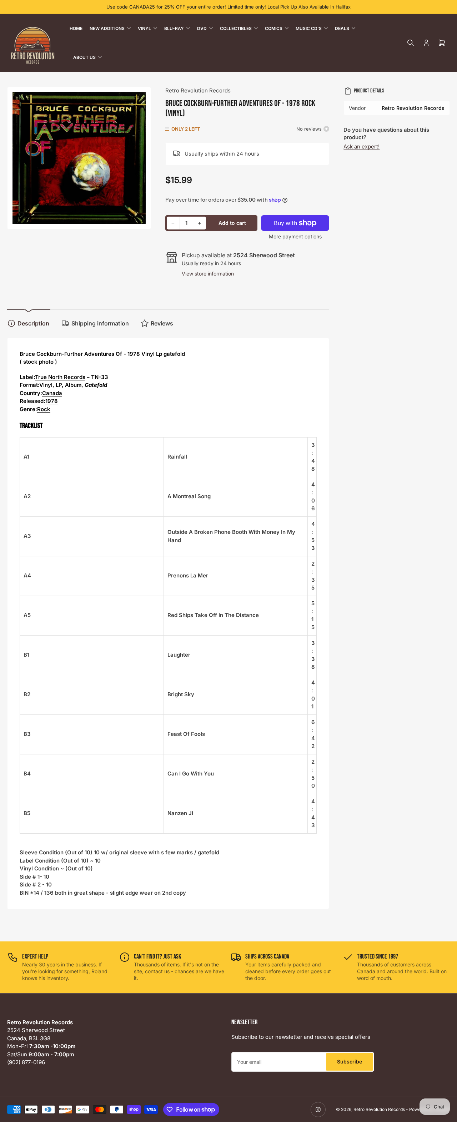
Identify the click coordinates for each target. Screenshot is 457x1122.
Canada (52, 393)
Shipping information (100, 323)
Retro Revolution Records (198, 90)
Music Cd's (309, 28)
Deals (342, 28)
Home (76, 28)
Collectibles (236, 28)
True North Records (60, 377)
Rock (43, 409)
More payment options (295, 236)
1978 (51, 401)
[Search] (410, 43)
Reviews (162, 323)
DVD (202, 28)
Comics (273, 28)
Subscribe (349, 1061)
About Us (84, 57)
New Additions (107, 28)
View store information (208, 274)
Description (33, 323)
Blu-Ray (174, 28)
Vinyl (144, 28)
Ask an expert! (361, 146)
